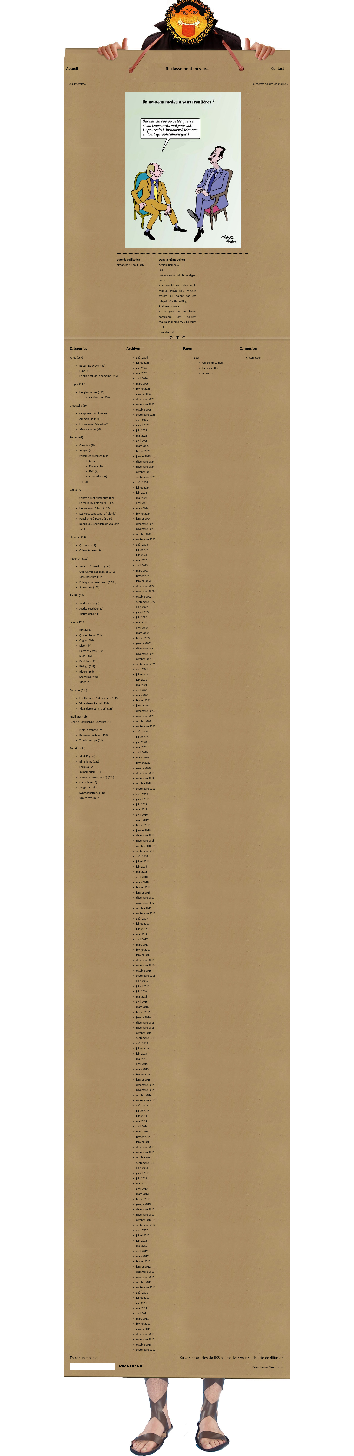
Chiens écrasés (88, 550)
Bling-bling (85, 761)
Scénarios (85, 677)
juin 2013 (141, 1178)
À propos (207, 373)
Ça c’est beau (87, 635)
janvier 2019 (143, 830)
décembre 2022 (145, 586)
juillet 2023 (142, 550)
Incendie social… (168, 332)
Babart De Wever (89, 365)
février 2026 (143, 389)
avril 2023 (142, 565)
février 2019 (143, 825)
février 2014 (143, 1137)
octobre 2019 (143, 783)
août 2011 (142, 1292)
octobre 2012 (143, 1220)
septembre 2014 (145, 1100)
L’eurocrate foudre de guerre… (270, 84)
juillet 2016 (142, 986)
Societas (75, 748)
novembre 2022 (145, 591)
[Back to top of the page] (177, 339)
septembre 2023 (145, 539)
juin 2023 (141, 555)
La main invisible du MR (93, 503)
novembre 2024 (145, 466)
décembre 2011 (145, 1272)
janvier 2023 (143, 581)
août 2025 (142, 420)
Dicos (82, 645)
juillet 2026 (142, 363)
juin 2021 (141, 680)
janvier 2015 (143, 1079)
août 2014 (142, 1105)
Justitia (74, 595)
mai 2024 (141, 498)
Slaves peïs (85, 587)
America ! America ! (91, 566)
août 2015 (142, 1043)
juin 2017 (141, 929)
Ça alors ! (85, 545)
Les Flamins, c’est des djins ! (96, 698)
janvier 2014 (143, 1142)
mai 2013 (141, 1183)
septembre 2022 (145, 602)
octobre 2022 (143, 596)
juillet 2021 (142, 674)
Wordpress (276, 1367)
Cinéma (93, 466)
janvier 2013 (143, 1204)
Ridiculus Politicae (90, 735)
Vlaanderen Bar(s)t (90, 703)
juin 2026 (141, 368)
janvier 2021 (143, 705)
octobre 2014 (143, 1095)
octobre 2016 (143, 970)
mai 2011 (141, 1308)
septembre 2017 (145, 913)
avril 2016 (142, 1001)
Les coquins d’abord (90, 508)
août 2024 (142, 482)
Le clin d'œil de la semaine (95, 376)
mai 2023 (141, 560)
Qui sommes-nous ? (214, 363)
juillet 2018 (142, 861)
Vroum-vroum (87, 798)
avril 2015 (142, 1064)
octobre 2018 (143, 846)
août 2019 (142, 794)
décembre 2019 (145, 773)
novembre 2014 (145, 1090)
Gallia (73, 490)
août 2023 (142, 544)
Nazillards (76, 716)
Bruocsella (76, 405)
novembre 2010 (145, 1339)
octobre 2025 (143, 409)
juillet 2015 (142, 1048)
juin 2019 (141, 804)
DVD (91, 471)
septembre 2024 (145, 477)
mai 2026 (141, 373)
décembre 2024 (145, 461)
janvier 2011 (143, 1329)
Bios (82, 630)
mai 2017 (141, 934)
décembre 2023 (145, 524)
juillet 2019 (142, 799)
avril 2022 (142, 628)
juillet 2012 (142, 1235)
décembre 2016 (145, 960)
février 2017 (143, 949)
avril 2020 (142, 752)
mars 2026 (142, 383)
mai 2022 (141, 622)
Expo (82, 371)
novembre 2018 (145, 840)
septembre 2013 (145, 1163)
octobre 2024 (143, 472)
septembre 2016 (145, 975)
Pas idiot (84, 661)
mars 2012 (142, 1256)
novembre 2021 (145, 654)
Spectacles (95, 476)
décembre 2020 (145, 711)
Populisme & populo (91, 518)
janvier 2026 (143, 394)
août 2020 (142, 731)
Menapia (75, 690)
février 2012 (143, 1261)
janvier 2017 (143, 955)
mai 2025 (141, 435)
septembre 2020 (145, 726)
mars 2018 (142, 882)
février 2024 (143, 513)
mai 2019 (141, 809)
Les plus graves (88, 392)
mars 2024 (142, 508)
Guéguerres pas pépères (93, 572)
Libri (72, 622)
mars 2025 (142, 446)
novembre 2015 (145, 1027)
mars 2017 (142, 944)
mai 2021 (141, 685)
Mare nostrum (87, 577)
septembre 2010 (145, 1349)
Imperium (75, 558)
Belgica (74, 384)
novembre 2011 (145, 1277)
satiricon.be (96, 397)
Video (82, 682)
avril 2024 (142, 503)
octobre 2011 (143, 1282)
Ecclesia (84, 767)
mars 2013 (142, 1194)
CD (90, 461)
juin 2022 (141, 617)
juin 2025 (141, 430)
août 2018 (142, 856)
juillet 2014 (142, 1111)
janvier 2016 (143, 1017)
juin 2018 (141, 866)
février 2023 (143, 576)
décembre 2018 (145, 835)
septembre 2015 (145, 1038)
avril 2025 (142, 440)
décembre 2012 (145, 1209)
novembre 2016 (145, 965)
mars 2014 (142, 1131)
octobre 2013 (143, 1157)
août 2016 (142, 981)
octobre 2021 (143, 659)
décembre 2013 (145, 1147)
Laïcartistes (86, 782)
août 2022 (142, 607)
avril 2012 (142, 1251)
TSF (81, 482)
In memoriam (87, 772)
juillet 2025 (142, 425)
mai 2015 (141, 1059)
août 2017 (142, 918)
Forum (74, 437)
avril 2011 (142, 1313)
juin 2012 (141, 1241)
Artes (73, 357)
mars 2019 (142, 820)
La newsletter (210, 368)
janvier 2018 (143, 892)
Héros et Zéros (88, 651)
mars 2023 (142, 570)
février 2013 (143, 1199)
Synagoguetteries (89, 793)
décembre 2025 (145, 399)
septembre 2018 (145, 851)
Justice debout (87, 614)
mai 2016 (141, 996)
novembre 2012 (145, 1215)
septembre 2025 (145, 414)
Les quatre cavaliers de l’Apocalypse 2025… (177, 275)
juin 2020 (141, 742)
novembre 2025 (145, 404)
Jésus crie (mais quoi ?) (93, 777)
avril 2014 (142, 1126)
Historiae (75, 537)
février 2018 (143, 887)
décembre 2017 (145, 897)
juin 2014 (141, 1116)
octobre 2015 (143, 1033)
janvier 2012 (143, 1266)
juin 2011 (141, 1303)
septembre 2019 (145, 789)
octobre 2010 (143, 1344)
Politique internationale (93, 582)
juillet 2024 (142, 487)
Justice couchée (88, 608)
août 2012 (142, 1230)
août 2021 (142, 669)
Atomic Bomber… (169, 265)
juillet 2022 (142, 612)
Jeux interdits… (77, 84)
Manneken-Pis (87, 429)
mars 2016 (142, 1007)
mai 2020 (141, 747)
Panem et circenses (90, 456)
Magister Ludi (87, 787)
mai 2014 (141, 1121)
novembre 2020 (145, 716)
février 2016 (143, 1012)
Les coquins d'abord (91, 424)
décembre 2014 (145, 1085)
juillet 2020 (142, 737)
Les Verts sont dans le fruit (95, 513)
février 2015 (143, 1074)
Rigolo (83, 671)
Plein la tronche (88, 730)
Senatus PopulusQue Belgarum (88, 722)
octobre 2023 (143, 534)
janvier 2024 (143, 518)
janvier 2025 (143, 456)
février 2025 (143, 451)
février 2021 (143, 700)
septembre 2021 (145, 664)
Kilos (82, 656)
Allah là (83, 756)
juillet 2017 (142, 923)
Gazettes (84, 445)
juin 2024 (141, 492)
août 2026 (142, 357)
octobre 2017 (143, 908)
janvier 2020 (143, 768)
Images (83, 450)
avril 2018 (142, 877)
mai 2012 (141, 1246)
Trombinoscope (88, 740)
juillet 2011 (142, 1298)
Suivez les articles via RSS (200, 1358)
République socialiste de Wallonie (99, 524)
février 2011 (143, 1323)
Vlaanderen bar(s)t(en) (92, 708)
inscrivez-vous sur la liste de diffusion (254, 1358)
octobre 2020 (143, 721)
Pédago (83, 666)
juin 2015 (141, 1053)
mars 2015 (142, 1069)
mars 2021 (142, 695)
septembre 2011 (145, 1287)
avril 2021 (142, 690)
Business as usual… (170, 306)
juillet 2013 (142, 1173)
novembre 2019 (145, 778)
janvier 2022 (143, 643)
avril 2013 (142, 1189)
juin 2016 (141, 991)
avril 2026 (142, 378)
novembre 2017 (145, 903)
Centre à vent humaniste (93, 498)
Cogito (83, 640)
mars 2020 (142, 757)
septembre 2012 (145, 1225)
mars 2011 (142, 1318)
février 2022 (143, 638)
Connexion (255, 357)
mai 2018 (141, 872)
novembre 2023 (145, 529)
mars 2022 (142, 633)
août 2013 (142, 1168)
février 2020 (143, 763)
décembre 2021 (145, 648)
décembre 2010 (145, 1334)
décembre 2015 (145, 1022)
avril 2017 (142, 939)
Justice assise (87, 603)
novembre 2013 (145, 1152)
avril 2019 (142, 815)
